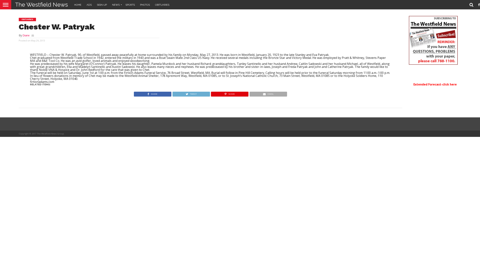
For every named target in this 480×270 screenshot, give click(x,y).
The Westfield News (41, 4)
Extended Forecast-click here (435, 84)
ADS (89, 4)
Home (77, 4)
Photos (145, 4)
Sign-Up (102, 4)
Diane (26, 35)
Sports (130, 4)
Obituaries (162, 4)
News (116, 4)
